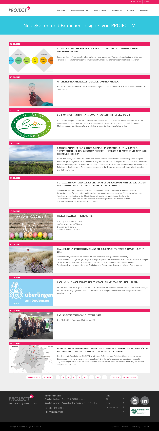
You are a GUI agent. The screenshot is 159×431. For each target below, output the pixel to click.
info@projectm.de (56, 412)
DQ (107, 399)
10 (86, 377)
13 (105, 377)
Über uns (61, 10)
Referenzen (117, 10)
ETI (107, 411)
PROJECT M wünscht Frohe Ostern (75, 216)
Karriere (144, 10)
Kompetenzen (100, 10)
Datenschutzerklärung (131, 427)
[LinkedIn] (144, 400)
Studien (131, 10)
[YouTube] (134, 400)
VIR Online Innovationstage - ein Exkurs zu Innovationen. (88, 81)
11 (92, 377)
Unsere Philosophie (79, 10)
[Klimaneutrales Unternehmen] (140, 411)
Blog (108, 403)
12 (99, 377)
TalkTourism (112, 407)
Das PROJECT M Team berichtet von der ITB (79, 315)
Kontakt (146, 2)
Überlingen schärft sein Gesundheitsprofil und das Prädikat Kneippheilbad (97, 282)
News (139, 2)
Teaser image (31, 59)
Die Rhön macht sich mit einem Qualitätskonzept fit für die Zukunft (93, 115)
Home (133, 2)
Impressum (114, 427)
